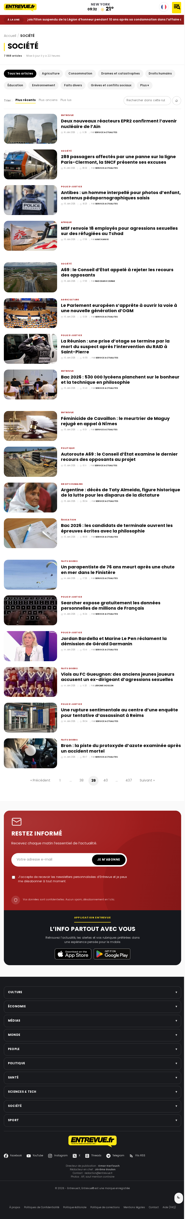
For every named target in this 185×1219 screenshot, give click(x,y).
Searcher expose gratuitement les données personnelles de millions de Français (109, 598)
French (164, 7)
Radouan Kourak (104, 278)
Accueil (7, 28)
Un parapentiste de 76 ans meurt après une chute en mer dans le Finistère (116, 562)
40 (104, 770)
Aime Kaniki (101, 238)
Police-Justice (70, 185)
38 (80, 770)
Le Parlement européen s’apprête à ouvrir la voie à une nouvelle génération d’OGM (118, 305)
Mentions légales (132, 1196)
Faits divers (73, 85)
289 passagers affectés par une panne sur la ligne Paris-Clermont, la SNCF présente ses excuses (117, 159)
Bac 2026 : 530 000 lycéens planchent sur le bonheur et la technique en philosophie (109, 375)
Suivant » (145, 770)
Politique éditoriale (73, 1196)
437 (127, 770)
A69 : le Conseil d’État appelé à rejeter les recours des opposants (116, 270)
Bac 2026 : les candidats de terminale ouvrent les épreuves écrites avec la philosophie (116, 521)
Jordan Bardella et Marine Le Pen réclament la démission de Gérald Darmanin (112, 632)
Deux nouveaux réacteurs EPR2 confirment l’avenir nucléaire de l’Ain (118, 124)
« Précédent (39, 770)
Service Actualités (105, 132)
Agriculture (50, 73)
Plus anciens (48, 100)
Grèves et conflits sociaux (111, 85)
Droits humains (160, 73)
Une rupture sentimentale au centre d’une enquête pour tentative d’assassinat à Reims (118, 703)
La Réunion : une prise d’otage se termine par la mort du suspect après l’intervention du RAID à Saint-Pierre (114, 343)
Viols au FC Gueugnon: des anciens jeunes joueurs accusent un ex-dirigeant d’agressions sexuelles (116, 668)
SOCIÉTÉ (15, 28)
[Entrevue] (23, 7)
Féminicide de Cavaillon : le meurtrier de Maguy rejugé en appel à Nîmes (114, 416)
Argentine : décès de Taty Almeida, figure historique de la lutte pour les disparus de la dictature (110, 489)
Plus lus (66, 100)
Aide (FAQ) (167, 1196)
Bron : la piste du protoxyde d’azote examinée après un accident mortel (112, 738)
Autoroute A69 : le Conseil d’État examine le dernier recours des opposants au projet (118, 451)
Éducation (15, 85)
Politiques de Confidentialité (39, 1196)
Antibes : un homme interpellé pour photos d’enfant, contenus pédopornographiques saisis (115, 194)
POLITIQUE (66, 443)
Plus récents (25, 100)
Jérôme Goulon (103, 676)
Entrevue (66, 115)
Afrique (65, 220)
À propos (12, 1196)
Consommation (80, 73)
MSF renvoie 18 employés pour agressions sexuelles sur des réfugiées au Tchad (118, 229)
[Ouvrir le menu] (176, 7)
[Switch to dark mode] (175, 1198)
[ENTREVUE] (91, 1130)
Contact (152, 1196)
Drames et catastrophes (120, 73)
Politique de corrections (103, 1196)
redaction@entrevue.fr (97, 1162)
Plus (144, 85)
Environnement (43, 85)
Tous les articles (20, 73)
